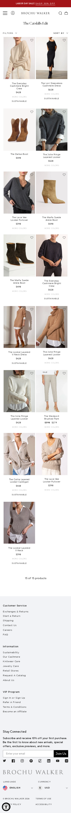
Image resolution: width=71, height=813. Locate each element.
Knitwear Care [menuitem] (11, 661)
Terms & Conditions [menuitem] (14, 707)
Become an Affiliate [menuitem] (15, 711)
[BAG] (66, 13)
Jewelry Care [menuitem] (11, 666)
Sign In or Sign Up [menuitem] (14, 698)
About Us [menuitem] (8, 680)
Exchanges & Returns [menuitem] (16, 611)
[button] (6, 13)
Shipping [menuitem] (8, 620)
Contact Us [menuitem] (9, 625)
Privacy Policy (12, 804)
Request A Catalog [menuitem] (14, 675)
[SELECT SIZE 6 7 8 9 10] (19, 129)
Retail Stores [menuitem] (11, 670)
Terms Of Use (43, 799)
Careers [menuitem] (7, 630)
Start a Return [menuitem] (11, 616)
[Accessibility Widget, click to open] (6, 807)
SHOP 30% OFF (45, 3)
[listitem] (4, 761)
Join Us (61, 753)
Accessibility (44, 804)
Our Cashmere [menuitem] (11, 656)
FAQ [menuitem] (5, 634)
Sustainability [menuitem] (11, 652)
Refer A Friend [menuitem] (12, 702)
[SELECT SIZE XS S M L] (19, 58)
